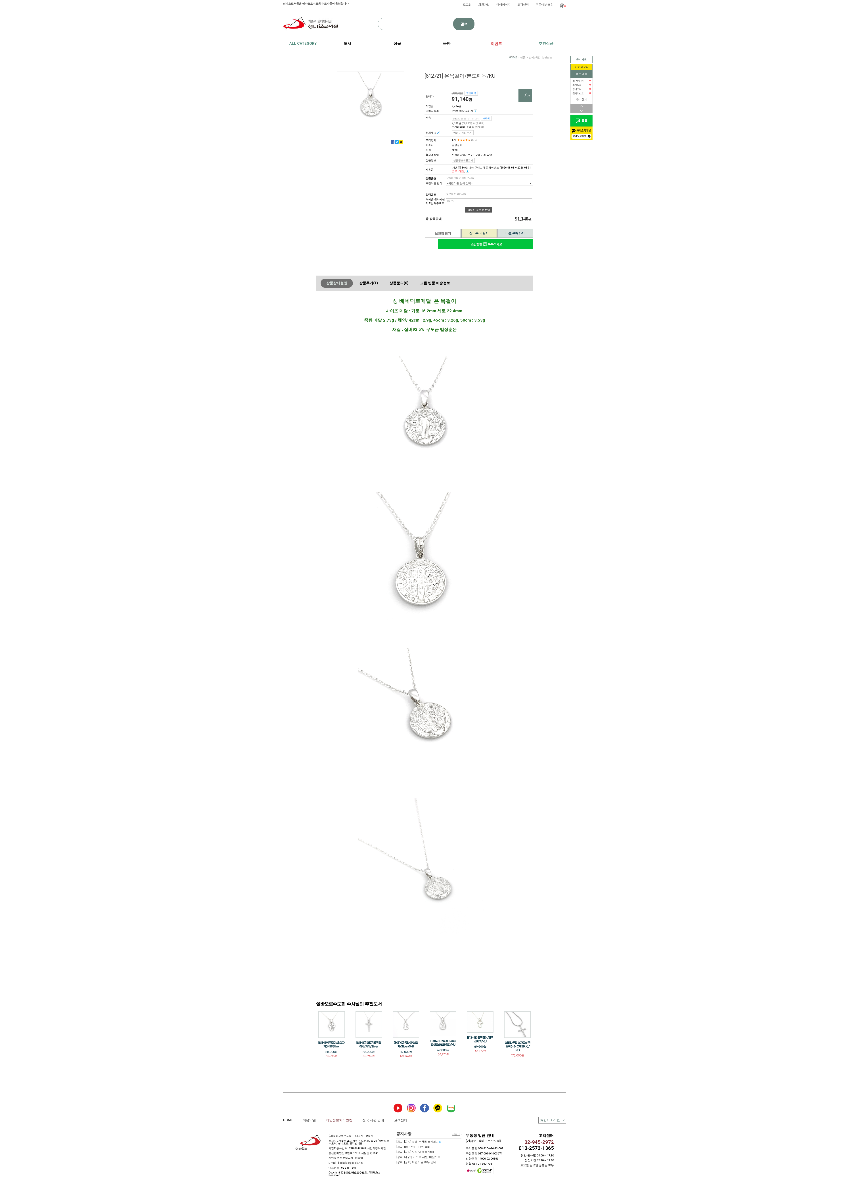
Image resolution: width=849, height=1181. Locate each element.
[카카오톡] (401, 142)
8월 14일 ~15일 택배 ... (414, 1146)
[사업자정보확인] (376, 1148)
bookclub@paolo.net (350, 1162)
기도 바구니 (582, 67)
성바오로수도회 (311, 3)
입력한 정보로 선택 (478, 209)
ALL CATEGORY (303, 43)
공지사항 (581, 59)
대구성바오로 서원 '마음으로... (419, 1157)
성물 (523, 57)
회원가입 (484, 4)
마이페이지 (503, 4)
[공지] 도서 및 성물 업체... (416, 1152)
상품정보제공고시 (463, 160)
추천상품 (546, 43)
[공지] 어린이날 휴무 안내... (417, 1162)
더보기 (456, 1134)
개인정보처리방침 (339, 1120)
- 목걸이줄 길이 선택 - (459, 183)
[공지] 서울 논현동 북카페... (417, 1141)
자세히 (486, 118)
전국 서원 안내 (373, 1120)
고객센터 (523, 4)
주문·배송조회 (544, 4)
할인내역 (471, 93)
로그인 (467, 4)
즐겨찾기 (581, 99)
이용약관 (309, 1120)
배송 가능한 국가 (462, 132)
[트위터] (397, 142)
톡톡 (583, 121)
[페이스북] (392, 142)
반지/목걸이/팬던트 (540, 57)
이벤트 (496, 43)
